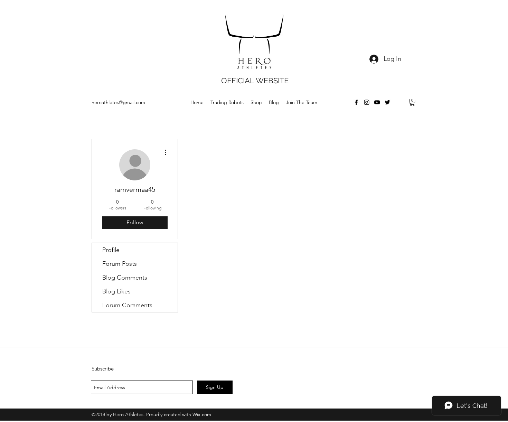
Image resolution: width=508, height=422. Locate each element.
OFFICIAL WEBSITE (255, 80)
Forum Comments (127, 305)
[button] (412, 102)
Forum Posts (119, 264)
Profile (111, 250)
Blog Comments (124, 277)
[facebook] (356, 102)
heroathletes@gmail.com (118, 102)
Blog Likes (116, 291)
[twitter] (387, 102)
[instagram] (366, 102)
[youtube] (377, 102)
